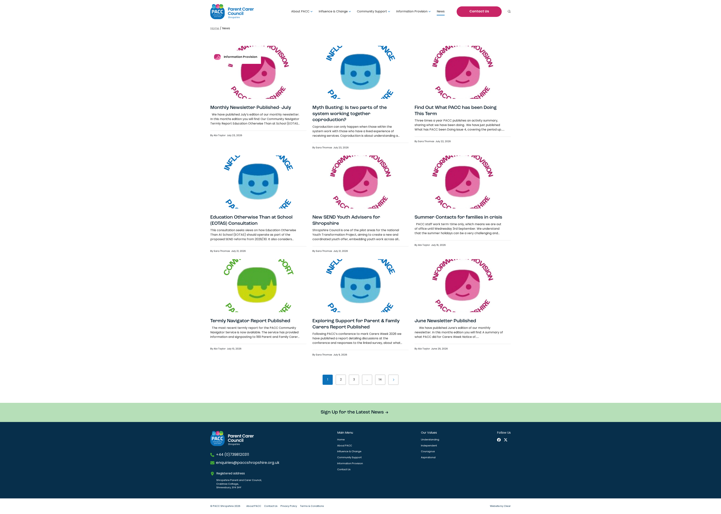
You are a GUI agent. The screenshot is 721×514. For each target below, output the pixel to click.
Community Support (372, 11)
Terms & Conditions (312, 506)
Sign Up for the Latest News (352, 412)
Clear (507, 506)
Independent (429, 446)
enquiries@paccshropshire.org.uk (247, 463)
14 (380, 379)
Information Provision (412, 11)
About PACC (300, 11)
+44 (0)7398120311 (232, 455)
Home (214, 28)
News (441, 11)
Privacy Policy (289, 506)
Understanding (430, 440)
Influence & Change (333, 11)
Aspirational (428, 457)
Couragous (428, 451)
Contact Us (479, 11)
